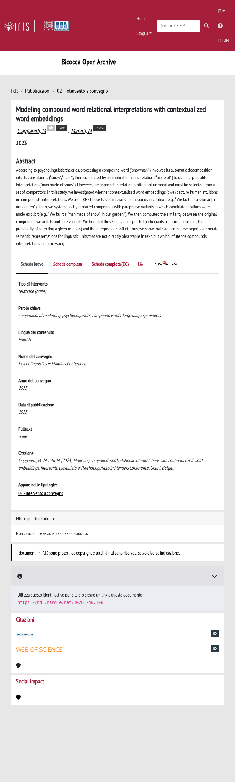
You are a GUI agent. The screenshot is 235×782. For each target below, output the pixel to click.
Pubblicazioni (37, 90)
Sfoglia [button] (142, 33)
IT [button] (219, 11)
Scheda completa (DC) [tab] (110, 264)
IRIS (15, 90)
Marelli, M (81, 131)
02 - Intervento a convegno (82, 90)
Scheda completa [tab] (67, 264)
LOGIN (223, 40)
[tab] (140, 264)
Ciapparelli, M (31, 131)
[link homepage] (19, 26)
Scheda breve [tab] (32, 264)
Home (141, 18)
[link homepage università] (56, 26)
